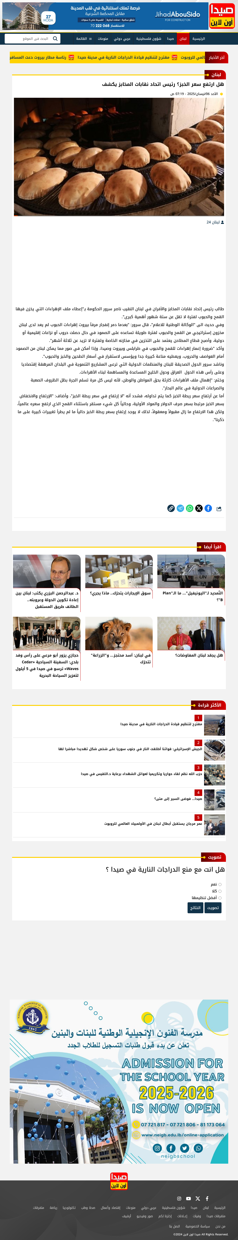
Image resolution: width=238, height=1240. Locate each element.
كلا (214, 891)
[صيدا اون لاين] (222, 16)
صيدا (170, 39)
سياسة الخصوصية (197, 1226)
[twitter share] (199, 508)
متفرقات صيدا (216, 1216)
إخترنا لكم (165, 1216)
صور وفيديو (145, 1216)
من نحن (220, 1226)
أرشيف (126, 1216)
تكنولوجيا (69, 1208)
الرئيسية (198, 39)
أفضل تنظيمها (204, 898)
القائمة (81, 39)
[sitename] (119, 1181)
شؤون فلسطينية (148, 39)
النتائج (195, 907)
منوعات (103, 39)
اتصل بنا (174, 1226)
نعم (214, 884)
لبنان (183, 39)
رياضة (53, 1208)
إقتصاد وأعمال (110, 1208)
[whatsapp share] (189, 508)
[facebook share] (208, 508)
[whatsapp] (171, 508)
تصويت (213, 907)
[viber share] (180, 508)
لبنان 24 (214, 222)
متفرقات (38, 1208)
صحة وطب (88, 1208)
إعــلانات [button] (182, 1216)
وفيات (197, 1216)
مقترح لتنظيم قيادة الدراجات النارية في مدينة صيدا (146, 57)
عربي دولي (122, 39)
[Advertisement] (119, 263)
